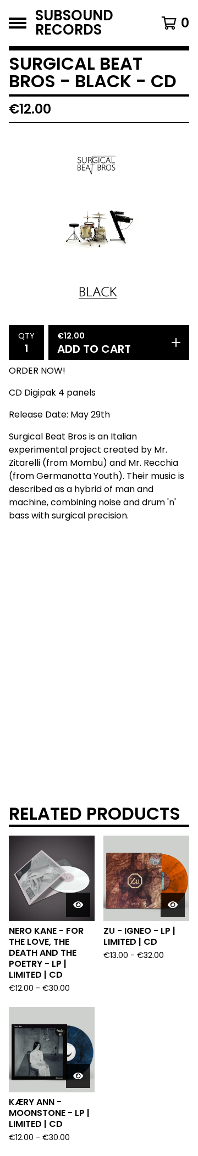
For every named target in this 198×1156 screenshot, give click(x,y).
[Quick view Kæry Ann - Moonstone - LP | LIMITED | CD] (78, 1076)
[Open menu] (17, 23)
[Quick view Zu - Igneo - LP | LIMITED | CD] (173, 905)
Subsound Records (74, 23)
